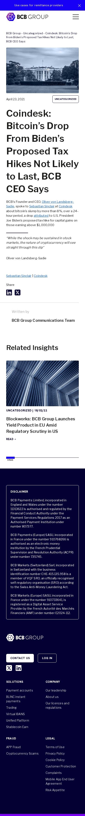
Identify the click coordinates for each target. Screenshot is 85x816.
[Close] (79, 5)
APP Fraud (13, 747)
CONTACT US (20, 658)
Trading (11, 707)
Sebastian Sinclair (41, 206)
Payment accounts (19, 690)
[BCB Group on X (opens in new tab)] (9, 668)
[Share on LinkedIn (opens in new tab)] (9, 292)
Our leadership (56, 690)
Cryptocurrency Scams (22, 753)
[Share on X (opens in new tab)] (17, 292)
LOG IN (47, 658)
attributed (41, 216)
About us (52, 697)
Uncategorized (33, 33)
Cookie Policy (55, 760)
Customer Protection (61, 766)
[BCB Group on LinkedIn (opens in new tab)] (18, 668)
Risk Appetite (55, 790)
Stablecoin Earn (17, 727)
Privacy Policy (55, 753)
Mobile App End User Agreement (60, 781)
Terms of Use (55, 747)
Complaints (54, 772)
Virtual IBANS (15, 714)
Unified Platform (17, 720)
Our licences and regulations (57, 705)
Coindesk (65, 206)
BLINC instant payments (15, 699)
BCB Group (13, 33)
